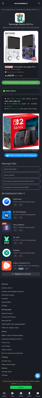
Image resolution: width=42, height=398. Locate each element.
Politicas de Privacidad (23, 383)
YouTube (4, 375)
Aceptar (21, 387)
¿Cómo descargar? (10, 169)
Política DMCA (6, 302)
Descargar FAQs (14, 109)
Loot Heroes (6, 346)
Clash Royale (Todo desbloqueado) (13, 324)
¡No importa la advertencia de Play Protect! (18, 181)
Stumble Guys (6, 361)
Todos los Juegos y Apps (10, 327)
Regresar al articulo (21, 273)
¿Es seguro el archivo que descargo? (16, 187)
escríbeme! (8, 106)
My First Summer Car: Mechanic (12, 353)
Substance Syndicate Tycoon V (12, 339)
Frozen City (5, 342)
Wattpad (4, 368)
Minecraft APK (6, 320)
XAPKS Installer (15, 99)
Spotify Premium (7, 313)
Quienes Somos (7, 288)
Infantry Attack (7, 349)
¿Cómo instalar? (9, 175)
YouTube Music (7, 371)
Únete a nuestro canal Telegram (22, 155)
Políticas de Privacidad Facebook (13, 291)
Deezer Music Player (8, 364)
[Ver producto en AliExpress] (21, 55)
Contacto (5, 298)
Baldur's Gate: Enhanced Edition (12, 335)
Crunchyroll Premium (9, 317)
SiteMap (4, 305)
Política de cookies (8, 295)
